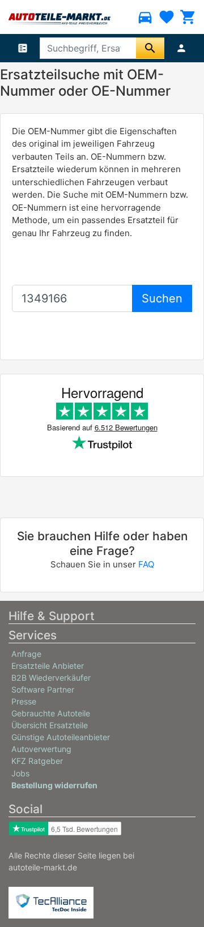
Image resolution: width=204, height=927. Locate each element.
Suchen (162, 298)
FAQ (146, 564)
